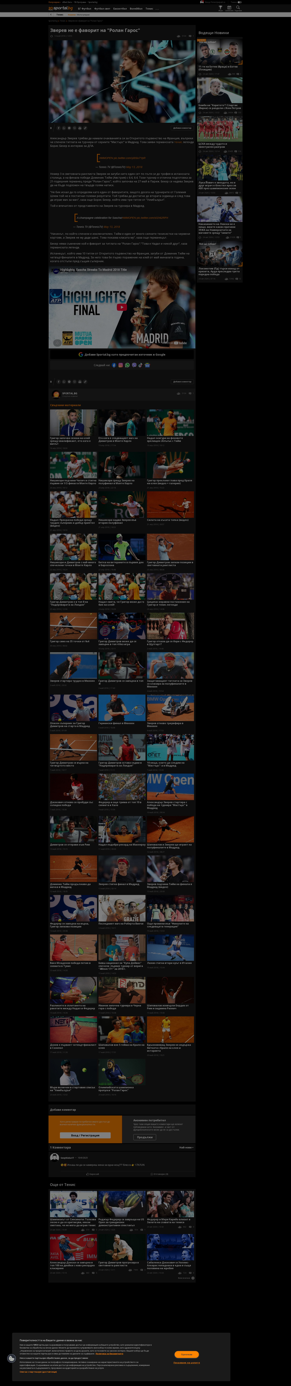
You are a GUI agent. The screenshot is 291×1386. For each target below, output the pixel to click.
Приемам (186, 1354)
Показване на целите (187, 1362)
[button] (12, 1358)
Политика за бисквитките (109, 1353)
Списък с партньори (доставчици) (38, 1371)
